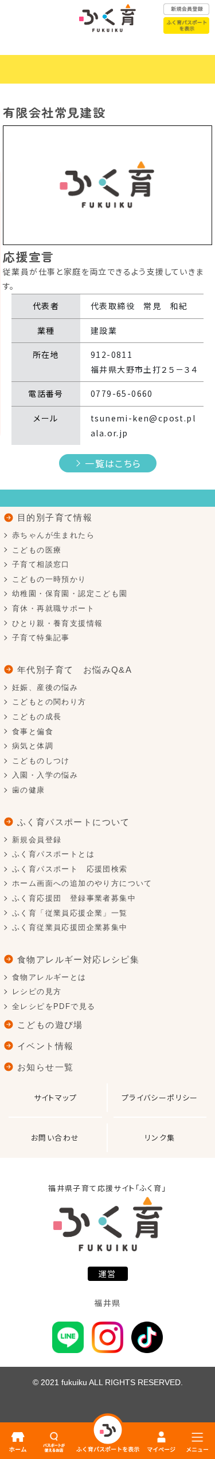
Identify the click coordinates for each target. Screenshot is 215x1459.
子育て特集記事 (41, 637)
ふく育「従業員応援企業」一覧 (70, 913)
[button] (18, 185)
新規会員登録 (36, 839)
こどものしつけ (41, 760)
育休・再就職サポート (53, 608)
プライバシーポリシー (160, 1097)
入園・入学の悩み (45, 775)
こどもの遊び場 (50, 1025)
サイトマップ (55, 1097)
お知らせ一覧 (45, 1067)
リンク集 (159, 1137)
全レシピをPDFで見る (53, 1006)
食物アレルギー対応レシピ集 (78, 959)
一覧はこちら (113, 463)
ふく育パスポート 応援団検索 (70, 869)
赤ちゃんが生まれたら (53, 535)
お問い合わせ (55, 1137)
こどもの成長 (36, 716)
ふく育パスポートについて (73, 822)
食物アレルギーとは (49, 977)
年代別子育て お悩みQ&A (74, 670)
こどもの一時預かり (49, 579)
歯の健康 (28, 790)
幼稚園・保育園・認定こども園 (70, 593)
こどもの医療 (36, 550)
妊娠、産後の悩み (45, 687)
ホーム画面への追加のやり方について (82, 883)
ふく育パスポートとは (53, 854)
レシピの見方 (36, 991)
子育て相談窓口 (41, 564)
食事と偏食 (32, 731)
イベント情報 (45, 1046)
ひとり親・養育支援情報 (57, 623)
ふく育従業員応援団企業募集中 (70, 927)
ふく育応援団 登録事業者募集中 (74, 898)
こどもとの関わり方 (49, 701)
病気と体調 (32, 746)
